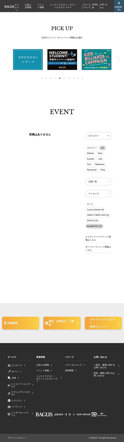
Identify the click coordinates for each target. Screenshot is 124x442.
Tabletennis (100, 164)
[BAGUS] (9, 6)
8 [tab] (73, 78)
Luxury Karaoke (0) (95, 209)
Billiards (90, 153)
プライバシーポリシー (16, 438)
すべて (90, 204)
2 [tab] (46, 78)
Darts (100, 153)
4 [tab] (55, 78)
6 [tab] (64, 78)
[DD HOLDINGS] (94, 415)
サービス (17, 5)
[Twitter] (74, 414)
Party (103, 170)
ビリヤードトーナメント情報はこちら (98, 238)
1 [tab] (41, 78)
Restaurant (92, 170)
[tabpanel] (62, 59)
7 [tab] (68, 78)
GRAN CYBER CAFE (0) (98, 215)
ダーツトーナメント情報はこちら (98, 248)
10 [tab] (82, 78)
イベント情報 (40, 5)
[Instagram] (70, 414)
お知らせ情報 (28, 5)
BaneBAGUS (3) (94, 226)
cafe (100, 159)
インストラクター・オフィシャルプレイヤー (63, 5)
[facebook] (66, 414)
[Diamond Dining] (102, 415)
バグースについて (86, 5)
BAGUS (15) (92, 220)
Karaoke (90, 159)
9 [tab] (77, 78)
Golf (89, 164)
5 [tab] (59, 78)
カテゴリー (92, 148)
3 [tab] (50, 78)
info (102, 148)
